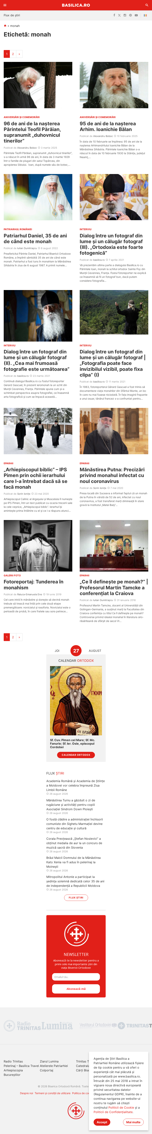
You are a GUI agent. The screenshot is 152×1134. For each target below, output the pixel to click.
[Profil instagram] (125, 15)
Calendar (76, 661)
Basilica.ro (76, 5)
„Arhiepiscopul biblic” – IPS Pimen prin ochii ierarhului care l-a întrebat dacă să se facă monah (35, 478)
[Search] (147, 5)
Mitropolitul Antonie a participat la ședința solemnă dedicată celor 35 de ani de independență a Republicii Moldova (75, 881)
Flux (55, 773)
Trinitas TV (83, 1061)
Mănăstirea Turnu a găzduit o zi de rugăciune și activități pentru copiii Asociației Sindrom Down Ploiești (70, 804)
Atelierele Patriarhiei (54, 1066)
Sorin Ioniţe (23, 493)
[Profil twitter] (119, 15)
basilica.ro (99, 259)
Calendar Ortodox (76, 755)
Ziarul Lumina (49, 1061)
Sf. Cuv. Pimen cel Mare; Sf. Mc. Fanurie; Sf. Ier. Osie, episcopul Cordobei (72, 743)
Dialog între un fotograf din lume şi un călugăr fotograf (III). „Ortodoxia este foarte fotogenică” (111, 244)
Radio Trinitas (13, 1061)
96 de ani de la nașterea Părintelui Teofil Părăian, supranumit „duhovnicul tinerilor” (32, 132)
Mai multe (133, 1122)
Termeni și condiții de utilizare (52, 1093)
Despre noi (26, 1093)
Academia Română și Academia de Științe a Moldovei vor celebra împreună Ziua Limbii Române (75, 785)
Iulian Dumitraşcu (27, 248)
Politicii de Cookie (121, 1107)
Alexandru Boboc (27, 147)
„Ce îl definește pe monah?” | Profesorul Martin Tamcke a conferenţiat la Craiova (114, 587)
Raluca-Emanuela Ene (29, 594)
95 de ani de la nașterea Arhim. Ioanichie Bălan (108, 126)
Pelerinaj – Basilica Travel (21, 1066)
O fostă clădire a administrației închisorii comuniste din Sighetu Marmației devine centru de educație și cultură (74, 823)
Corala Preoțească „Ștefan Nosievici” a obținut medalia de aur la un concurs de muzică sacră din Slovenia (74, 843)
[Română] (146, 15)
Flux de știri (12, 15)
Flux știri (76, 897)
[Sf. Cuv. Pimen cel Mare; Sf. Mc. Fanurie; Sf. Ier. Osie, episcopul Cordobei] (76, 700)
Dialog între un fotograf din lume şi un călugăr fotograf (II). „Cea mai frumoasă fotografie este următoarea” (37, 360)
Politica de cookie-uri (85, 1093)
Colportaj (46, 1070)
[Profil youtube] (136, 15)
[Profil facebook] (114, 15)
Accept (102, 1122)
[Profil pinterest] (130, 15)
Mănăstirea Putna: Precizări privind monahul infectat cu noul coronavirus (112, 475)
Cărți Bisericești (87, 1070)
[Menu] (5, 5)
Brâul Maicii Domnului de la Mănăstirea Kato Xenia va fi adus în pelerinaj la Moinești (73, 862)
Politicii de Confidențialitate (113, 1112)
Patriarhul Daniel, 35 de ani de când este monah (35, 238)
